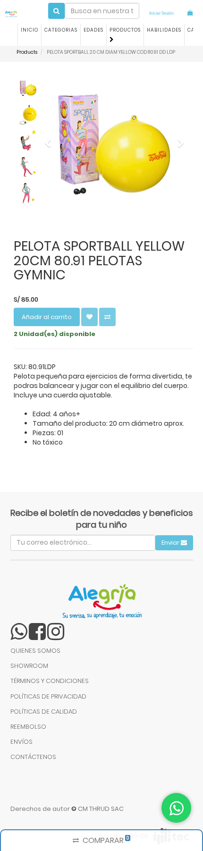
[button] (50, 173)
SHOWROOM (29, 665)
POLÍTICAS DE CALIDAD (43, 711)
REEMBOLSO (28, 726)
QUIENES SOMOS (35, 650)
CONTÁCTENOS (33, 756)
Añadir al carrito (47, 316)
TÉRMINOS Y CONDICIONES (49, 680)
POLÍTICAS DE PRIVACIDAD (48, 696)
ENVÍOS (21, 741)
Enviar (171, 542)
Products (27, 52)
